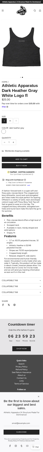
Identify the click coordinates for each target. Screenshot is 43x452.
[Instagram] (15, 445)
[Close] (38, 396)
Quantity (6, 138)
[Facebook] (10, 445)
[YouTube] (27, 445)
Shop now (21, 349)
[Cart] (40, 10)
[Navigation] (2, 10)
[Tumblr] (21, 445)
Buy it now (21, 166)
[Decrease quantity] (4, 142)
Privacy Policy (12, 440)
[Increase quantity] (13, 142)
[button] (20, 77)
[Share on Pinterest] (14, 305)
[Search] (34, 10)
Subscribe (21, 432)
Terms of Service (25, 440)
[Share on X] (8, 305)
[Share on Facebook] (3, 305)
